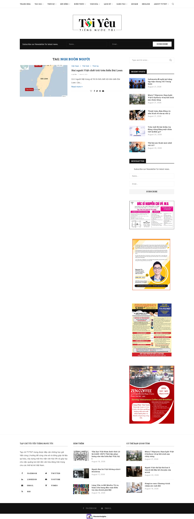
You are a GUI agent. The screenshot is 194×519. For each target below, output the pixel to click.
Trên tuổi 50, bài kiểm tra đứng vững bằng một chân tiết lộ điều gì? (160, 129)
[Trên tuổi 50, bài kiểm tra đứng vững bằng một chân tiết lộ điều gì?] (137, 131)
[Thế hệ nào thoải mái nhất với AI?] (137, 147)
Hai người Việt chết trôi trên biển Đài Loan (97, 70)
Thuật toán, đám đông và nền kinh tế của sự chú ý (159, 112)
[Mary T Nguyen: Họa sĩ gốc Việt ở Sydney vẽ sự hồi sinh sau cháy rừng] (137, 99)
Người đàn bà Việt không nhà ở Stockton (106, 470)
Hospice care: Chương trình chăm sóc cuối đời (157, 484)
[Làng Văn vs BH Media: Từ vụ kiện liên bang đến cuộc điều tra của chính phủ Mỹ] (81, 489)
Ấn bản (134, 4)
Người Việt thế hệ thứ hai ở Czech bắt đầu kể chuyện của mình (158, 469)
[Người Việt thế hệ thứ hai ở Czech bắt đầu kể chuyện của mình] (134, 471)
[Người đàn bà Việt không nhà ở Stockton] (81, 473)
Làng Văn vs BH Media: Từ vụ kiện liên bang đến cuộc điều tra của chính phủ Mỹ (105, 487)
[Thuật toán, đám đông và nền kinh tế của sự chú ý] (137, 115)
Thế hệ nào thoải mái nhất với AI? (160, 144)
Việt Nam (75, 66)
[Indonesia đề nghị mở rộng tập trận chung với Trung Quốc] (137, 83)
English (146, 4)
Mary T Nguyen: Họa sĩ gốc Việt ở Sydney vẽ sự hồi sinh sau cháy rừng (161, 97)
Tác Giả (38, 4)
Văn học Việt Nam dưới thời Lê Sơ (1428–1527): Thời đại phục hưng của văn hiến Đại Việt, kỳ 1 (106, 455)
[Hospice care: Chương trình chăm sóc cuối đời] (134, 487)
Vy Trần (75, 74)
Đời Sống (64, 4)
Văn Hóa (94, 4)
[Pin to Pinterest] (100, 91)
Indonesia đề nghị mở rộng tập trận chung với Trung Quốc (160, 81)
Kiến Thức (79, 4)
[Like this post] (91, 91)
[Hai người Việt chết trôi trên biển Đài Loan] (43, 81)
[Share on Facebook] (94, 91)
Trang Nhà (25, 4)
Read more (76, 86)
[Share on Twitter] (97, 91)
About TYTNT (160, 4)
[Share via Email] (103, 91)
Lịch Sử (107, 4)
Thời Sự (51, 4)
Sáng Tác (121, 4)
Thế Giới (85, 66)
